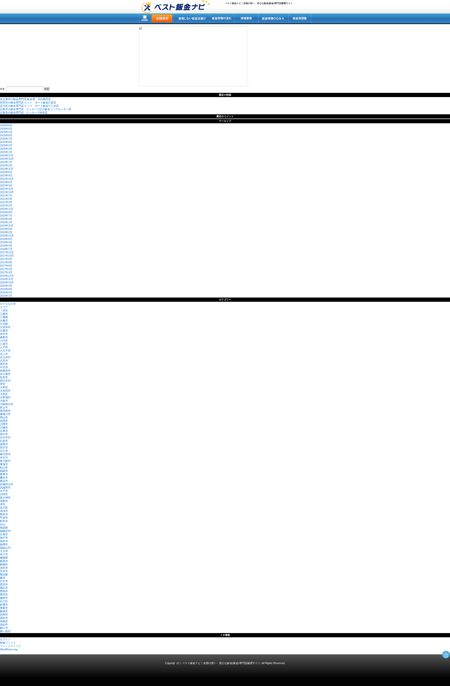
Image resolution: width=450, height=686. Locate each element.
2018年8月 (6, 238)
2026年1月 (6, 131)
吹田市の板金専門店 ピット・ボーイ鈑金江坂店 (28, 102)
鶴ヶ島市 (5, 631)
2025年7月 (6, 138)
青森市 (4, 607)
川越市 (4, 427)
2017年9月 (6, 258)
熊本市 (4, 514)
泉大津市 (5, 497)
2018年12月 (7, 235)
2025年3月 (6, 148)
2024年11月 (6, 155)
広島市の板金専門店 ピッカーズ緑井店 (23, 112)
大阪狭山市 (6, 404)
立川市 (4, 551)
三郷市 (4, 313)
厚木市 (4, 363)
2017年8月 (6, 262)
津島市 (4, 500)
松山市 (4, 467)
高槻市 (4, 621)
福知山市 (5, 547)
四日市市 (5, 380)
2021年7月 (6, 195)
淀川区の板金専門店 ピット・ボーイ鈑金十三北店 (29, 105)
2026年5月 (6, 128)
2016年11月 (6, 278)
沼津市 (4, 494)
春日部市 (5, 454)
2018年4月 (6, 242)
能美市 (4, 561)
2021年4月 (6, 198)
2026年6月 (6, 125)
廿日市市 (5, 437)
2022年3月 (6, 185)
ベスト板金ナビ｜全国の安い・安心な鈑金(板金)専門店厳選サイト (221, 663)
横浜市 (4, 480)
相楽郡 (4, 527)
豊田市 (4, 594)
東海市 (4, 464)
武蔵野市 (5, 487)
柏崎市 (4, 470)
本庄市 (4, 457)
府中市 (4, 434)
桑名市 (4, 477)
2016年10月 (7, 282)
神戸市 (4, 537)
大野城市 (5, 397)
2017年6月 (6, 265)
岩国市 (4, 420)
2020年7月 (6, 215)
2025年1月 (6, 152)
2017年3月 (6, 272)
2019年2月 (6, 232)
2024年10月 (7, 158)
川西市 (4, 424)
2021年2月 (6, 205)
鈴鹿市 (4, 604)
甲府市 (4, 517)
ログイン (5, 639)
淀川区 (4, 507)
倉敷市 (4, 337)
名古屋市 (5, 373)
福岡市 (4, 544)
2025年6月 (6, 142)
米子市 (4, 554)
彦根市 (4, 444)
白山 (2, 524)
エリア (4, 307)
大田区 (4, 394)
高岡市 (4, 614)
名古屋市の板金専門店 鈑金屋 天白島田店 (25, 99)
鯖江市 (4, 627)
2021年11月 (6, 188)
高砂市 (4, 624)
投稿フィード (8, 642)
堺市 (2, 383)
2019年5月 (6, 228)
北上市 (4, 353)
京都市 (4, 330)
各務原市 (5, 370)
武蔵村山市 (6, 484)
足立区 (4, 601)
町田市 (4, 520)
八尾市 (4, 343)
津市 (2, 504)
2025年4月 (6, 145)
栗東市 (4, 474)
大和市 (4, 387)
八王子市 (5, 350)
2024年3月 (6, 165)
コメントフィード (10, 645)
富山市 (4, 407)
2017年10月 (7, 255)
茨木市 (4, 571)
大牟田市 (5, 390)
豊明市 (4, 591)
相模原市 (5, 530)
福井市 (4, 541)
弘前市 (4, 440)
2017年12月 (7, 252)
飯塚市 (4, 611)
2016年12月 (7, 275)
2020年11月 (6, 208)
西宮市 (4, 584)
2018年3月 (6, 245)
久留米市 (5, 327)
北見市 (4, 360)
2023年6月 (6, 172)
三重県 (4, 317)
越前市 (4, 597)
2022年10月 (7, 178)
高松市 (4, 617)
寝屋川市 (5, 414)
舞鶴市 (4, 564)
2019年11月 (6, 225)
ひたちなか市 (8, 303)
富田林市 (5, 410)
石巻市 (4, 534)
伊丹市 (4, 333)
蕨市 (2, 577)
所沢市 (4, 447)
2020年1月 (6, 222)
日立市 (4, 450)
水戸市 (4, 490)
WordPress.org (8, 649)
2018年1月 (6, 248)
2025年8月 (6, 135)
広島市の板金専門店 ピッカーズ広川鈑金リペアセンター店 (35, 109)
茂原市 (4, 567)
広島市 (4, 430)
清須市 (4, 510)
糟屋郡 (4, 557)
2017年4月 (6, 268)
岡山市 (4, 417)
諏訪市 (4, 587)
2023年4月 (6, 175)
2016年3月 (6, 292)
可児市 (4, 367)
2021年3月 (6, 202)
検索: (2, 89)
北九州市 (5, 357)
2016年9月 (6, 285)
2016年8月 (6, 289)
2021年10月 (7, 192)
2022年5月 (6, 182)
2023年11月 (6, 168)
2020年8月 (6, 212)
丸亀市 (4, 320)
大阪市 (4, 400)
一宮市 (4, 310)
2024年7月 (6, 162)
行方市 (4, 581)
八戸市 (4, 347)
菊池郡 (4, 574)
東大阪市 (5, 460)
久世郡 (4, 323)
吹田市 (4, 377)
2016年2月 (6, 295)
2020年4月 (6, 218)
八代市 (4, 340)
